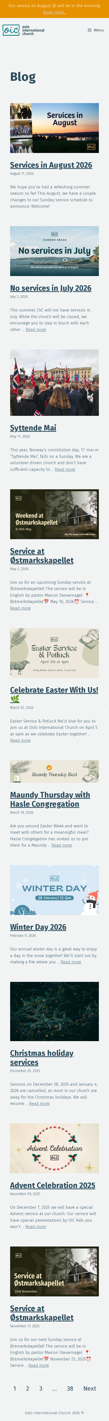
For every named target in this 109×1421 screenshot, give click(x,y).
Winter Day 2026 (38, 927)
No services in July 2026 (51, 288)
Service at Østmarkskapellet (42, 556)
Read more (36, 329)
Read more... (54, 12)
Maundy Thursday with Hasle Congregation (50, 799)
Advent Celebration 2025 (52, 1185)
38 (70, 1388)
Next (89, 1388)
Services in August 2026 (51, 165)
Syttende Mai (33, 428)
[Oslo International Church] (23, 30)
